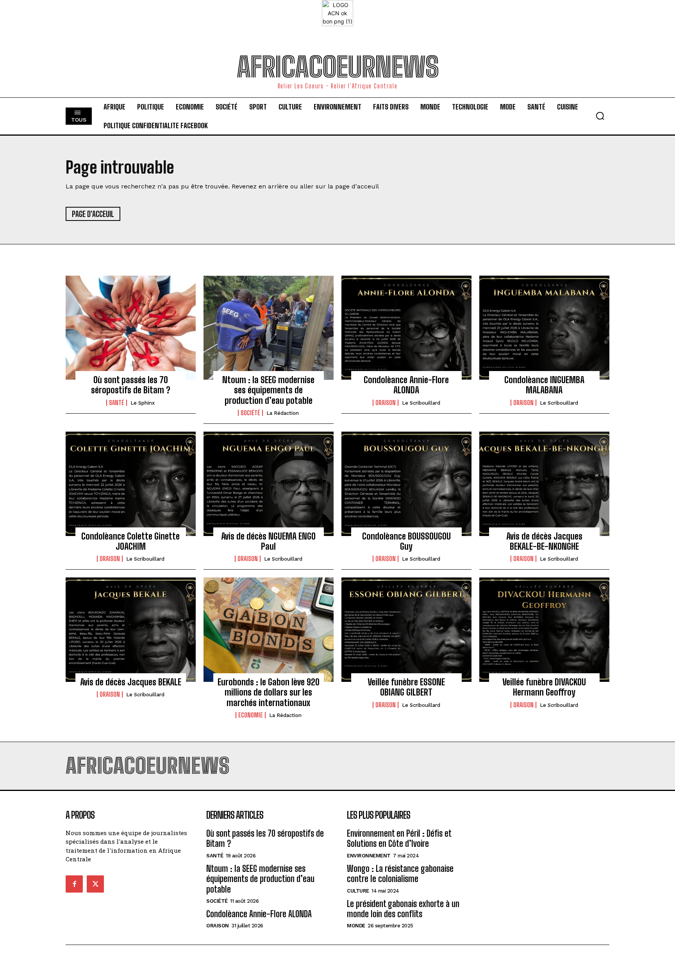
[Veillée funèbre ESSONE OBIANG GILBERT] (406, 629)
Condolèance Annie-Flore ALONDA (406, 385)
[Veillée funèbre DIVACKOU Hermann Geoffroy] (544, 629)
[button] (600, 115)
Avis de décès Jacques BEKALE (130, 682)
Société (250, 413)
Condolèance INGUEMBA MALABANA (544, 385)
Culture (358, 891)
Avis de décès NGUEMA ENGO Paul (268, 541)
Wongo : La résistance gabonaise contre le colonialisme (400, 873)
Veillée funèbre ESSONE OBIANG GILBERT (406, 687)
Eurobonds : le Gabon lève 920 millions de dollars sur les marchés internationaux (269, 692)
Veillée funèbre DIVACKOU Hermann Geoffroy (544, 687)
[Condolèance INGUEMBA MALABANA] (544, 328)
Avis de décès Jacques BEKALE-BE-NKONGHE (544, 541)
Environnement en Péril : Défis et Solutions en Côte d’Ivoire (399, 838)
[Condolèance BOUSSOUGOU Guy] (406, 484)
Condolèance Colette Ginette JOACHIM (130, 541)
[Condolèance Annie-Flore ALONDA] (406, 328)
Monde (356, 926)
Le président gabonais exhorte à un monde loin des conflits (403, 908)
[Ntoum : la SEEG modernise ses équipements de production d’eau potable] (269, 328)
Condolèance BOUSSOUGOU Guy (406, 541)
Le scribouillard (421, 403)
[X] (95, 884)
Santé (116, 403)
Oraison (385, 403)
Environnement (369, 856)
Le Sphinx (142, 403)
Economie (250, 715)
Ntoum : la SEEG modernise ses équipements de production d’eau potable (268, 390)
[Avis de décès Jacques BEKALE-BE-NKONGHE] (544, 484)
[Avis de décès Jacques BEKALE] (131, 629)
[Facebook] (74, 884)
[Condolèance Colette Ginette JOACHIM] (131, 484)
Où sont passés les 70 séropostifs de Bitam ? (130, 385)
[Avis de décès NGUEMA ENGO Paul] (269, 484)
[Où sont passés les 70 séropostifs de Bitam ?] (131, 328)
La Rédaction (282, 413)
